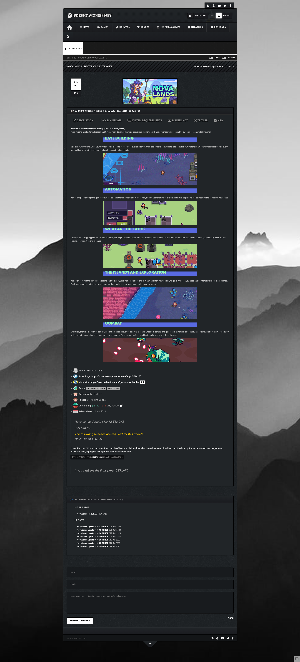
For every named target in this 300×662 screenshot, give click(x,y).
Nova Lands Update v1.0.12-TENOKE (93, 527)
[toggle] (296, 658)
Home (197, 66)
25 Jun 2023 (122, 111)
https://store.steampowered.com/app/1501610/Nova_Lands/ (98, 129)
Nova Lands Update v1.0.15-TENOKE (93, 536)
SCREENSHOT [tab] (179, 120)
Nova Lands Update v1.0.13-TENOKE (93, 530)
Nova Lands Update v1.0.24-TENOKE (93, 546)
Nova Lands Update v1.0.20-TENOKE (93, 540)
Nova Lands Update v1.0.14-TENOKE (93, 533)
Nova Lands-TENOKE (86, 514)
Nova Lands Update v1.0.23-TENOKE (93, 543)
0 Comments (109, 111)
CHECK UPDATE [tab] (112, 120)
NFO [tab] (220, 120)
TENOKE (98, 111)
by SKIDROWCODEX (84, 111)
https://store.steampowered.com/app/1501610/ (116, 376)
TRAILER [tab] (202, 120)
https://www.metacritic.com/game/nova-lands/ (114, 382)
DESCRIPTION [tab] (84, 120)
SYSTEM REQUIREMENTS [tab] (146, 120)
